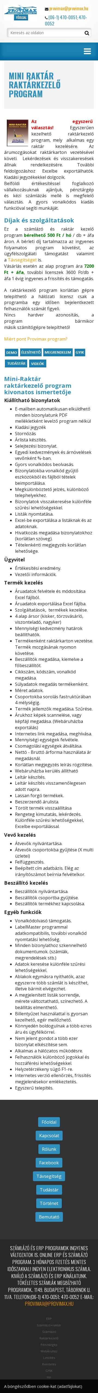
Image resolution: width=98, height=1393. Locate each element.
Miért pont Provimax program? (36, 339)
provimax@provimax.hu (68, 8)
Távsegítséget (22, 260)
